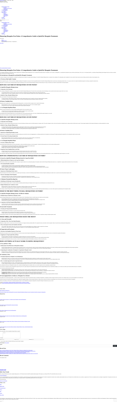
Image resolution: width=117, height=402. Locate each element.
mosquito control (12, 283)
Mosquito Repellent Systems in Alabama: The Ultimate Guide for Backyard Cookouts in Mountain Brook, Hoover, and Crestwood (19, 353)
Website (30, 339)
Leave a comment (26, 282)
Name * (1, 339)
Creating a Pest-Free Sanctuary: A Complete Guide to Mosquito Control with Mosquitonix (13, 299)
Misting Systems (2, 386)
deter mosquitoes (5, 282)
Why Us (1, 389)
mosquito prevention (18, 283)
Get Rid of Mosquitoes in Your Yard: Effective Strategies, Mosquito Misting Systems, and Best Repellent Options (16, 326)
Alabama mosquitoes (5, 283)
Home (1, 384)
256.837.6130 (2, 0)
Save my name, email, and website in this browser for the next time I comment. (12, 341)
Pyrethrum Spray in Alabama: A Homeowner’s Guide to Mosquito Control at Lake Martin (13, 352)
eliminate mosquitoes (12, 282)
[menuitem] (5, 6)
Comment (1, 337)
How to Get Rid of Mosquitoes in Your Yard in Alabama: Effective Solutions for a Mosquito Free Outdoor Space (16, 350)
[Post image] (2, 298)
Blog (0, 391)
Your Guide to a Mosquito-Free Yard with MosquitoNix (8, 310)
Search (1, 344)
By (16, 282)
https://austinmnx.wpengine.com (4, 290)
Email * (16, 339)
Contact (1, 393)
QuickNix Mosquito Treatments (25, 283)
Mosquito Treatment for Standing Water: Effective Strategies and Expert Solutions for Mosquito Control (15, 321)
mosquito (9, 283)
